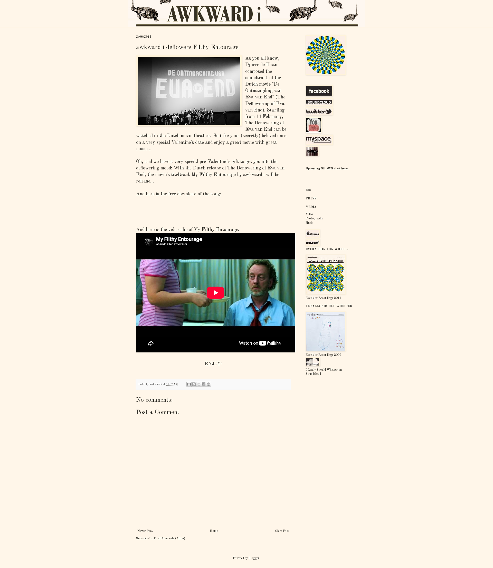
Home (214, 531)
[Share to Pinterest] (208, 384)
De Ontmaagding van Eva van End (263, 90)
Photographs (314, 218)
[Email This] (189, 384)
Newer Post (145, 531)
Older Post (282, 531)
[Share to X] (198, 384)
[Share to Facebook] (203, 384)
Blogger (254, 558)
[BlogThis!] (193, 384)
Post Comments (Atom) (169, 538)
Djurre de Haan (261, 65)
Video (309, 214)
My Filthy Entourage (214, 175)
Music (309, 223)
